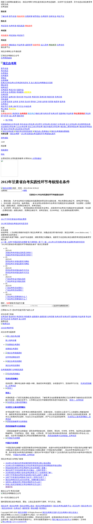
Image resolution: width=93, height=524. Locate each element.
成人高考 (44, 45)
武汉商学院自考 (83, 124)
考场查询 (4, 35)
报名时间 (20, 16)
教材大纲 (39, 113)
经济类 (9, 102)
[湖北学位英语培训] (23, 131)
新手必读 (12, 16)
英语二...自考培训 (76, 400)
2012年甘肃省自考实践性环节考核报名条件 (38, 134)
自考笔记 (4, 104)
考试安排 (4, 26)
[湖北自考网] (8, 63)
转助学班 (36, 45)
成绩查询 (4, 45)
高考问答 (43, 97)
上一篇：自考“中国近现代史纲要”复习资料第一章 (21, 242)
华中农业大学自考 (27, 124)
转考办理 (54, 113)
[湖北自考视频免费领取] (59, 131)
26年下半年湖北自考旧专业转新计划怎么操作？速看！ (27, 475)
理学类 (33, 102)
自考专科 (60, 45)
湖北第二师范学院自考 (69, 127)
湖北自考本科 (7, 508)
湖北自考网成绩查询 (43, 506)
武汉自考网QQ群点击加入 (67, 512)
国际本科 (20, 116)
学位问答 (27, 97)
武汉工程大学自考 (35, 127)
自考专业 (4, 92)
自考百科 (4, 97)
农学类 (45, 102)
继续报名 (12, 45)
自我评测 (28, 16)
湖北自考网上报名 (27, 506)
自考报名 (4, 73)
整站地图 (34, 508)
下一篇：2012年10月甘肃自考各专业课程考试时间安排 (63, 242)
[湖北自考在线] (7, 131)
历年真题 (4, 99)
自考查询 (4, 76)
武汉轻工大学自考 (57, 124)
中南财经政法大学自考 (10, 124)
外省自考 (27, 106)
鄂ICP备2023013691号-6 (61, 520)
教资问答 (50, 97)
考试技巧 (20, 35)
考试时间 (16, 113)
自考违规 (50, 317)
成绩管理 (28, 45)
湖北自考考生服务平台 (62, 506)
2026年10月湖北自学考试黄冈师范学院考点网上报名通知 (28, 463)
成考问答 (12, 97)
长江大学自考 (71, 124)
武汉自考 (76, 506)
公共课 (3, 102)
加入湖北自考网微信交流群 (42, 83)
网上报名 (4, 109)
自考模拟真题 (17, 370)
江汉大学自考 (21, 127)
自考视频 (4, 80)
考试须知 (12, 35)
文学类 (21, 102)
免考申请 (12, 26)
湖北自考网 (14, 134)
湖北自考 (4, 506)
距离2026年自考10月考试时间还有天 (16, 83)
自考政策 (4, 90)
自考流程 (4, 317)
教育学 (56, 102)
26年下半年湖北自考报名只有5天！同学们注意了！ (25, 477)
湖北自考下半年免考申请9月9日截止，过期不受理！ (26, 470)
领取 (24, 190)
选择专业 (52, 16)
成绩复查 (43, 317)
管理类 (51, 102)
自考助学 (44, 16)
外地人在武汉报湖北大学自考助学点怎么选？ (23, 484)
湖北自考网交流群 (49, 512)
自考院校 (12, 92)
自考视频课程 (6, 370)
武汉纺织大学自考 (8, 127)
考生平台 (60, 16)
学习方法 (20, 106)
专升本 (6, 116)
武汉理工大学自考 (42, 124)
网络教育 (52, 45)
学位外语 (6, 319)
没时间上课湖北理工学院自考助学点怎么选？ (23, 482)
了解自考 (4, 16)
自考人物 (12, 106)
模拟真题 (20, 26)
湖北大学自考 (9, 129)
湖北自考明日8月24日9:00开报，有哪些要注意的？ (25, 480)
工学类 (39, 102)
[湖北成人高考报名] (41, 131)
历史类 (27, 102)
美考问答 (58, 97)
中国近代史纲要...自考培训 (23, 455)
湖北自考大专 (86, 506)
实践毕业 (20, 90)
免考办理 (46, 113)
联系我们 (43, 508)
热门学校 (9, 120)
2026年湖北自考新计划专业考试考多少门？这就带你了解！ (29, 473)
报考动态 (4, 87)
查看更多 (9, 487)
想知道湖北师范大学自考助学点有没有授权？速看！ (26, 468)
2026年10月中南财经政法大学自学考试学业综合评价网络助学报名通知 (33, 465)
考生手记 (4, 106)
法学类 (15, 102)
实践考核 (62, 113)
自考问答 (4, 94)
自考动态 (17, 508)
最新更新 (26, 508)
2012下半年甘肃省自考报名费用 (13, 219)
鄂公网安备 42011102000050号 (15, 522)
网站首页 (4, 85)
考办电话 (4, 71)
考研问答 (35, 97)
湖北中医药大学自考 (51, 127)
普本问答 (20, 97)
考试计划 (12, 90)
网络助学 (28, 26)
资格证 (3, 78)
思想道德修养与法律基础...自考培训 (62, 436)
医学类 (62, 102)
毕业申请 (20, 45)
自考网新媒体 (6, 58)
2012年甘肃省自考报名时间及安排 (14, 224)
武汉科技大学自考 (22, 129)
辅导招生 (36, 16)
